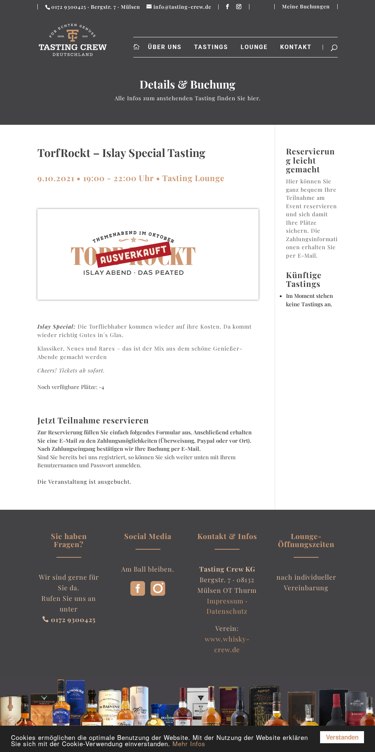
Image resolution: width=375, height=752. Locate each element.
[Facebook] (137, 593)
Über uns (165, 47)
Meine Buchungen (306, 6)
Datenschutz (227, 611)
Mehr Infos (188, 743)
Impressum (225, 600)
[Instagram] (158, 593)
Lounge (254, 47)
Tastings (211, 47)
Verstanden (342, 737)
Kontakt (296, 47)
